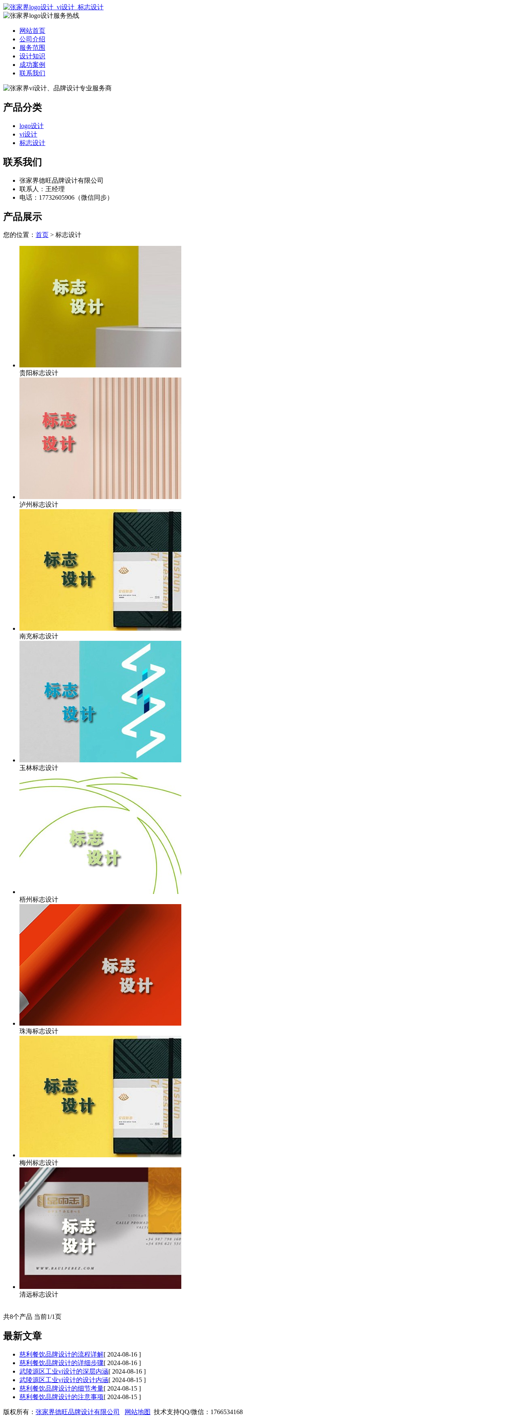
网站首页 (32, 30)
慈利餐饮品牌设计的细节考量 (61, 1388)
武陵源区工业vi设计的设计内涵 (63, 1379)
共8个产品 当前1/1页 (32, 1316)
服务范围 (32, 47)
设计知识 (32, 56)
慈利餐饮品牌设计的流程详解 (61, 1354)
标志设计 (32, 142)
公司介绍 (32, 39)
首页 (42, 234)
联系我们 (32, 73)
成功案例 (32, 64)
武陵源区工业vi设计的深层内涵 (63, 1371)
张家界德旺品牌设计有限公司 (78, 1411)
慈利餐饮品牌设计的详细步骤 (61, 1362)
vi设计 (28, 134)
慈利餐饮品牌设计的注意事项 (61, 1396)
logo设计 (31, 125)
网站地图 (138, 1411)
